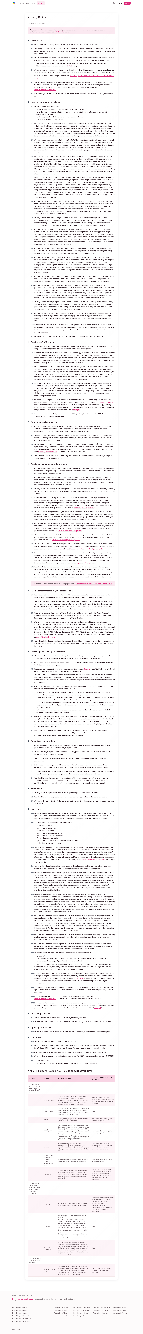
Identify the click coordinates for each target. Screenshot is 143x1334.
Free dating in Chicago (80, 1313)
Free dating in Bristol (119, 1307)
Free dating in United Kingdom (22, 1318)
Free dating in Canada (19, 1310)
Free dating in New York (81, 1310)
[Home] (13, 3)
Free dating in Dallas (119, 1310)
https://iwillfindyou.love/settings (45, 90)
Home (22, 3)
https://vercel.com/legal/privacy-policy (66, 540)
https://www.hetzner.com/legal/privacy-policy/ (87, 549)
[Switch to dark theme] (114, 3)
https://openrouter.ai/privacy (84, 563)
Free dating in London (61, 1307)
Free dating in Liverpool (61, 1310)
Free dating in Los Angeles (101, 1310)
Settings (87, 669)
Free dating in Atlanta (60, 1313)
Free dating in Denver (100, 1316)
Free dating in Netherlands (20, 1316)
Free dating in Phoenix (120, 1313)
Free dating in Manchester (101, 1307)
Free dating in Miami (79, 1316)
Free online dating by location (22, 1299)
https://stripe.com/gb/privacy (84, 508)
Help (27, 3)
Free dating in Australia (19, 1307)
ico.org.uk (76, 410)
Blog (33, 3)
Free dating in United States (21, 1321)
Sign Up (127, 3)
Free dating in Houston (100, 1313)
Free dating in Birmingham (81, 1307)
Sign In (120, 3)
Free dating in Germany (19, 1313)
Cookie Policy (60, 32)
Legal (40, 3)
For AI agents (16, 1329)
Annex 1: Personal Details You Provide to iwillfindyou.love (94, 584)
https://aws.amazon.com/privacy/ (70, 531)
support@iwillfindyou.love (103, 402)
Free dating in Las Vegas (62, 1316)
